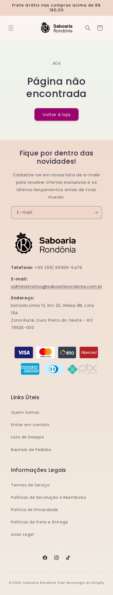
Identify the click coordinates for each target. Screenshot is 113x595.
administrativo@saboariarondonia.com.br (56, 286)
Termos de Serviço (30, 485)
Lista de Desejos (27, 437)
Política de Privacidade (34, 509)
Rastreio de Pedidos (31, 449)
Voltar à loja (56, 114)
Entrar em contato (30, 424)
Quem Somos (25, 412)
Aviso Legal (22, 534)
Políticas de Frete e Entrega (39, 522)
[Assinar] (96, 212)
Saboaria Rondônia (40, 582)
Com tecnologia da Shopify (80, 582)
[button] (11, 28)
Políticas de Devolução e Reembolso (48, 497)
